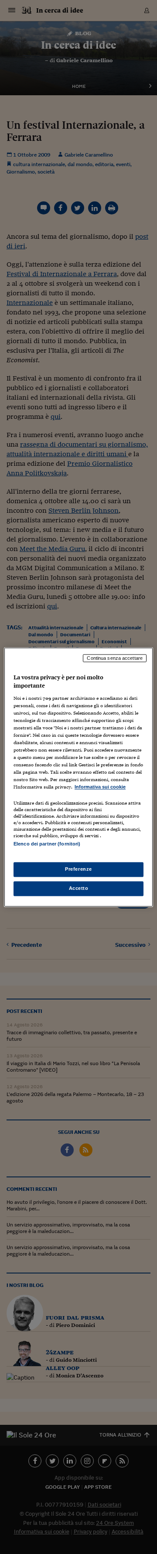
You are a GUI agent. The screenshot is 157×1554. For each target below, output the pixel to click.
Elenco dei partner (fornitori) (47, 843)
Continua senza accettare (115, 658)
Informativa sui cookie (100, 787)
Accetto (79, 888)
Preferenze (78, 869)
